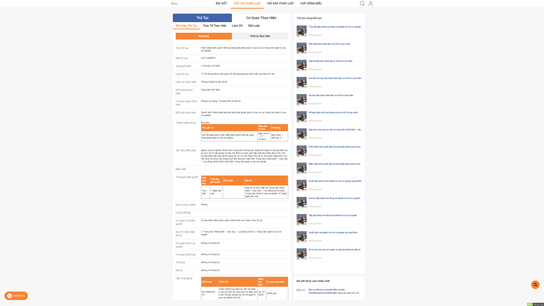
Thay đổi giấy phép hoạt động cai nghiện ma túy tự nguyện (335, 27)
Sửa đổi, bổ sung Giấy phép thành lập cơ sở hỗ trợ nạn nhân (335, 78)
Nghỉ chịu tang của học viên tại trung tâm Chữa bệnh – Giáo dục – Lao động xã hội (335, 129)
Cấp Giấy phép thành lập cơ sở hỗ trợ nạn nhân (329, 44)
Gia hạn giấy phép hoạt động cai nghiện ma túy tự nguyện (334, 198)
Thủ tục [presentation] (202, 18)
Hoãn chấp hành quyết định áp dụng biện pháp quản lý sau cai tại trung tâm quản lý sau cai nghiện (334, 146)
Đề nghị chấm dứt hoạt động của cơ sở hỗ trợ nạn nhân (333, 112)
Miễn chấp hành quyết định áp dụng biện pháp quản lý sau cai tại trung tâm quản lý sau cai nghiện (334, 164)
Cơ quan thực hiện (261, 18)
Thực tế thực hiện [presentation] (214, 25)
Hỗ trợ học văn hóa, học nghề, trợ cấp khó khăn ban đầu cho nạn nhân (335, 249)
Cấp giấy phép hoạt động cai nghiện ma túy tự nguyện (333, 215)
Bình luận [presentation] (254, 25)
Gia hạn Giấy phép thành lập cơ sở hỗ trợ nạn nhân (331, 95)
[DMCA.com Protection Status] (535, 304)
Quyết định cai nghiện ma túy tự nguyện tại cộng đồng (333, 232)
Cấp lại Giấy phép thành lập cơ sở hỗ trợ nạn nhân (330, 61)
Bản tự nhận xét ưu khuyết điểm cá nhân (327, 289)
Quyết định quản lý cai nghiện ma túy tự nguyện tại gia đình (335, 181)
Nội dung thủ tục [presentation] (186, 25)
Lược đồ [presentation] (237, 25)
